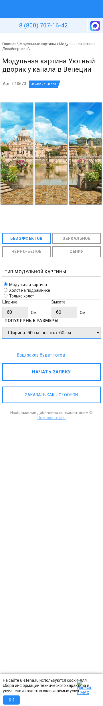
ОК (11, 700)
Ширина (9, 302)
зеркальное (76, 238)
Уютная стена (38, 2)
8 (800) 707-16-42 (43, 25)
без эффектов (26, 238)
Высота (59, 302)
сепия (77, 251)
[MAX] (94, 25)
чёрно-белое (26, 251)
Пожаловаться (51, 417)
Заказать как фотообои (51, 395)
